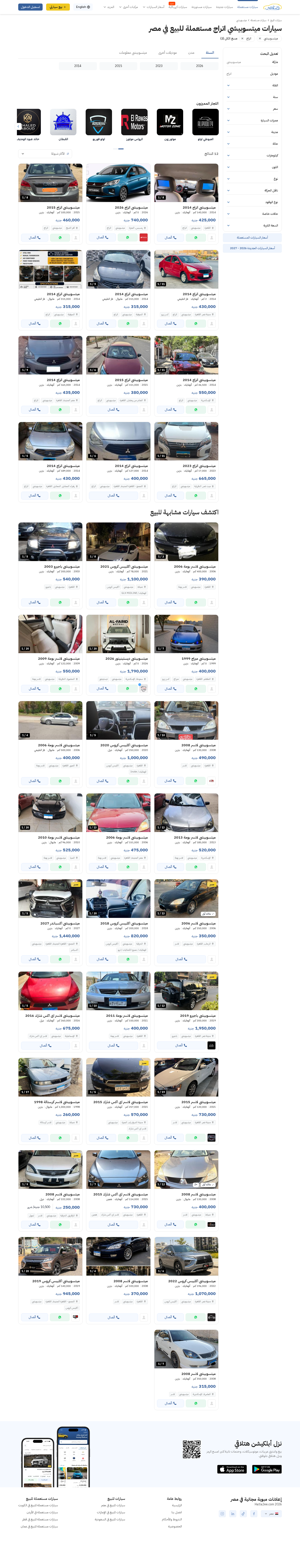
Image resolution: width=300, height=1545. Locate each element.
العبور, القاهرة (69, 765)
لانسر (185, 765)
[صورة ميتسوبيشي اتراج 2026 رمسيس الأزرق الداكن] (118, 183)
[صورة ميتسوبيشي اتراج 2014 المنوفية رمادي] (50, 269)
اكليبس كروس (113, 587)
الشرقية (139, 944)
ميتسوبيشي (195, 228)
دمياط (140, 587)
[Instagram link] (222, 1513)
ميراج (176, 679)
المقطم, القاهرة (204, 679)
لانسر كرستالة (45, 1122)
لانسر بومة (182, 587)
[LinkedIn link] (232, 1513)
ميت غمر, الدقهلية (202, 486)
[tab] (210, 52)
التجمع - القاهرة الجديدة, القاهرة (128, 486)
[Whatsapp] (196, 238)
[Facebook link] (253, 1513)
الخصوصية (175, 1526)
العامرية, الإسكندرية (202, 1394)
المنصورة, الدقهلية (67, 679)
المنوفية (139, 314)
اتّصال (168, 237)
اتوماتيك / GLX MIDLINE (133, 593)
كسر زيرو (164, 314)
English (81, 7)
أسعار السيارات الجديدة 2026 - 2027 (252, 248)
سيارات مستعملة (247, 7)
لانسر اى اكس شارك (38, 1036)
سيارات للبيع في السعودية (110, 1519)
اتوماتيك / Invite (138, 772)
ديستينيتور (103, 679)
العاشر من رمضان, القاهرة (131, 400)
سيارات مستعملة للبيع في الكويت (38, 1505)
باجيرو (48, 587)
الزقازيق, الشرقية (67, 1215)
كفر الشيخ (70, 228)
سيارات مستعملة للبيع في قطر (40, 1519)
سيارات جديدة (224, 7)
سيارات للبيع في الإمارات (111, 1512)
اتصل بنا (177, 1512)
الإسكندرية (206, 400)
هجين (94, 1215)
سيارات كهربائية (178, 7)
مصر (271, 1514)
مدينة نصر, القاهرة (203, 314)
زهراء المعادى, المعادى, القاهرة (60, 486)
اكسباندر (74, 950)
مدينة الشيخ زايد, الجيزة (132, 1122)
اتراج (185, 228)
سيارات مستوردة (202, 7)
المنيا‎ (72, 858)
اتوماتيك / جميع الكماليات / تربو (132, 950)
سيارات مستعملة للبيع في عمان (39, 1526)
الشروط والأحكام (172, 1519)
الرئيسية (177, 1505)
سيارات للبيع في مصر (113, 1505)
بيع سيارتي (56, 7)
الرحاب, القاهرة (204, 944)
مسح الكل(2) (228, 38)
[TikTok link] (243, 1513)
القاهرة (208, 228)
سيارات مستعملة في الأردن (42, 1512)
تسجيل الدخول (30, 7)
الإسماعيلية (70, 1036)
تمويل (31, 1215)
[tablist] (118, 52)
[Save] (159, 168)
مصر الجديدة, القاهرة (65, 400)
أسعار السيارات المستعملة (252, 237)
